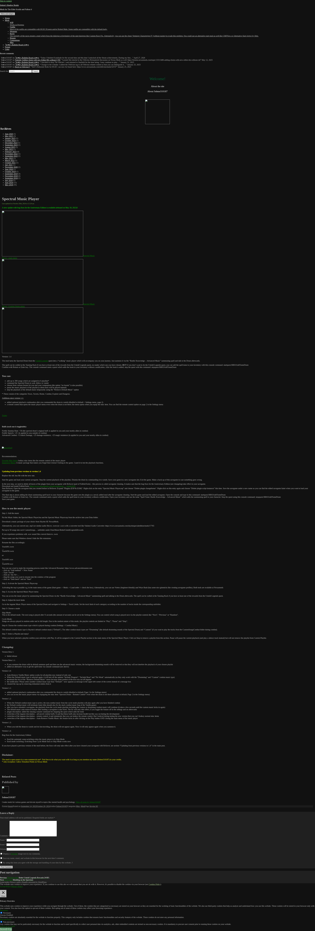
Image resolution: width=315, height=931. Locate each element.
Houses (13, 38)
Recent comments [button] (7, 53)
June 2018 (9, 183)
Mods (7, 20)
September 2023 (11, 145)
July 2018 (9, 180)
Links (7, 49)
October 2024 (10, 141)
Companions (15, 40)
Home (7, 18)
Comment (4, 836)
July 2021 (9, 165)
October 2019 (10, 172)
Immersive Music (8, 463)
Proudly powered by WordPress (34, 882)
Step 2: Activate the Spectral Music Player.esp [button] (20, 583)
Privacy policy (16, 882)
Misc (12, 42)
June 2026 (9, 134)
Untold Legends (41, 361)
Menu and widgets (7, 14)
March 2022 (9, 160)
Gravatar (14, 854)
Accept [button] (3, 886)
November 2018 (11, 176)
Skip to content (6, 1)
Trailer (4, 416)
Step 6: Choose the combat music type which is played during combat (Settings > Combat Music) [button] (39, 625)
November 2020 (11, 167)
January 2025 (10, 138)
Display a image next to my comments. (21, 854)
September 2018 (11, 178)
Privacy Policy (17, 886)
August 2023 (10, 147)
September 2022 (11, 156)
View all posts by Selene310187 (88, 802)
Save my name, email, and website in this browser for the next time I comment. (33, 858)
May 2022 (9, 158)
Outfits (58, 28)
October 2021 (10, 163)
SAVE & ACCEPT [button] (7, 926)
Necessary (7, 913)
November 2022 (11, 154)
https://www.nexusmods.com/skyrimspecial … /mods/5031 (53, 486)
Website (3, 849)
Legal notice (5, 882)
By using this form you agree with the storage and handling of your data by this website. (38, 863)
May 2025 (9, 136)
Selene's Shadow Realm (9, 5)
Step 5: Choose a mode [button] (11, 608)
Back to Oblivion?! (22, 67)
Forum (7, 47)
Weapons (13, 31)
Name (3, 840)
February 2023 (10, 152)
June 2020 (9, 169)
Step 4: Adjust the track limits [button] (13, 600)
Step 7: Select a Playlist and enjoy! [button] (15, 634)
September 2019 (11, 174)
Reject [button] (8, 886)
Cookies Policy (154, 884)
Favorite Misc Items (9, 461)
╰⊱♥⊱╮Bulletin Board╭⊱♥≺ (17, 45)
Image (10, 806)
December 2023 (11, 143)
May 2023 (9, 149)
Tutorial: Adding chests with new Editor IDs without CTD (37, 60)
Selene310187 (61, 806)
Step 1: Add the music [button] (10, 513)
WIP (17, 24)
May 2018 (9, 185)
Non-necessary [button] (6, 919)
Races (134, 35)
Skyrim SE (93, 806)
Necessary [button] (4, 910)
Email (3, 845)
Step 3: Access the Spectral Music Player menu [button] (20, 592)
